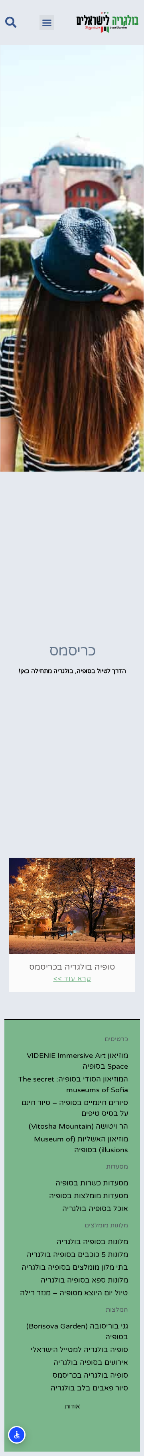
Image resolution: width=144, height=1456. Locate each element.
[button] (47, 22)
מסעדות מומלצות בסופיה (88, 1195)
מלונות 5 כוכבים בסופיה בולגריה (77, 1254)
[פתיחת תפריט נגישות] (17, 1435)
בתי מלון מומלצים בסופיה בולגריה (75, 1267)
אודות (72, 1406)
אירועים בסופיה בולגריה (90, 1362)
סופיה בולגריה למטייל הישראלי (79, 1349)
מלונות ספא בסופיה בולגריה (84, 1280)
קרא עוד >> (72, 978)
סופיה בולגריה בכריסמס (72, 967)
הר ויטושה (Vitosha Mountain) (78, 1126)
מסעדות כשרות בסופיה (91, 1183)
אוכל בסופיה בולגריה (95, 1208)
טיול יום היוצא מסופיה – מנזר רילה (74, 1293)
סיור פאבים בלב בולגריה (89, 1388)
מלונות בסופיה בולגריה (92, 1241)
